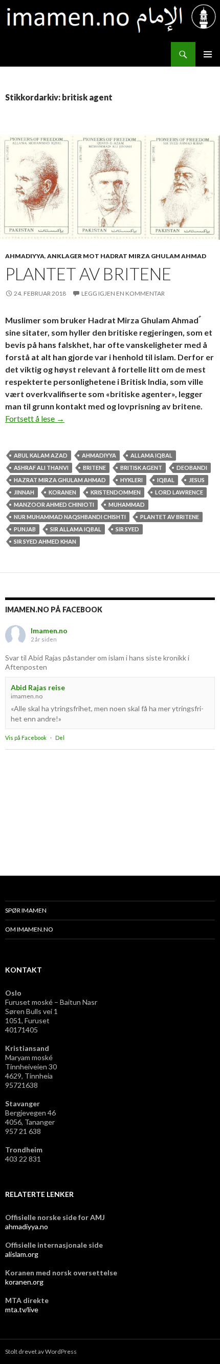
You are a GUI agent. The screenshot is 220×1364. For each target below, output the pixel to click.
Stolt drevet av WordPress (41, 1351)
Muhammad (126, 504)
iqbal (165, 480)
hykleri (131, 480)
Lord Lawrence (179, 492)
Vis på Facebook (26, 737)
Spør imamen (26, 910)
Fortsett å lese (34, 418)
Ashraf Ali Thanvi (41, 467)
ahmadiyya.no (26, 1226)
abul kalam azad (41, 455)
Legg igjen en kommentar (123, 293)
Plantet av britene (88, 273)
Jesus (197, 480)
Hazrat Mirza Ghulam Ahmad (60, 480)
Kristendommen (116, 492)
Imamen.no (49, 630)
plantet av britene (169, 516)
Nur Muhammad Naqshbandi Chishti (70, 516)
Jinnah (24, 492)
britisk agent (141, 467)
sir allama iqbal (75, 529)
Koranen (62, 492)
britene (94, 467)
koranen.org (24, 1281)
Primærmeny (207, 54)
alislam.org (21, 1254)
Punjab (25, 529)
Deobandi (192, 467)
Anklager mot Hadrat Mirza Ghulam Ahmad (126, 256)
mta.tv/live (21, 1309)
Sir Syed (127, 529)
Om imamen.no (29, 929)
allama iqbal (151, 455)
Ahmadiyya (25, 256)
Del (59, 737)
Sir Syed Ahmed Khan (45, 541)
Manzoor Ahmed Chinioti (54, 504)
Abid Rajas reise (38, 687)
